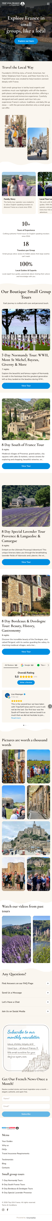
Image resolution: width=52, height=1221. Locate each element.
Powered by (21, 1218)
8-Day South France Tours (13, 1184)
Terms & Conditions (9, 1205)
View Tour (26, 385)
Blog (4, 1163)
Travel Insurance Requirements (15, 1153)
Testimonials (7, 1159)
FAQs (4, 1149)
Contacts (6, 1167)
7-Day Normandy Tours (12, 1180)
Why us (5, 1145)
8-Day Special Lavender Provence (17, 1192)
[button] (2, 706)
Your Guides (7, 1141)
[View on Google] (7, 695)
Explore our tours (26, 41)
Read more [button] (16, 718)
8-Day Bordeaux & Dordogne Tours (17, 1188)
